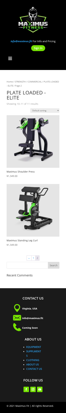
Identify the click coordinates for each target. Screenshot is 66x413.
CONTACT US (34, 369)
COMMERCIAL (35, 81)
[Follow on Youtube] (39, 389)
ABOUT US (32, 364)
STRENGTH (20, 81)
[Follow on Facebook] (26, 389)
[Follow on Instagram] (33, 389)
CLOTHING (32, 360)
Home (10, 81)
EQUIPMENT (33, 347)
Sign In (38, 48)
